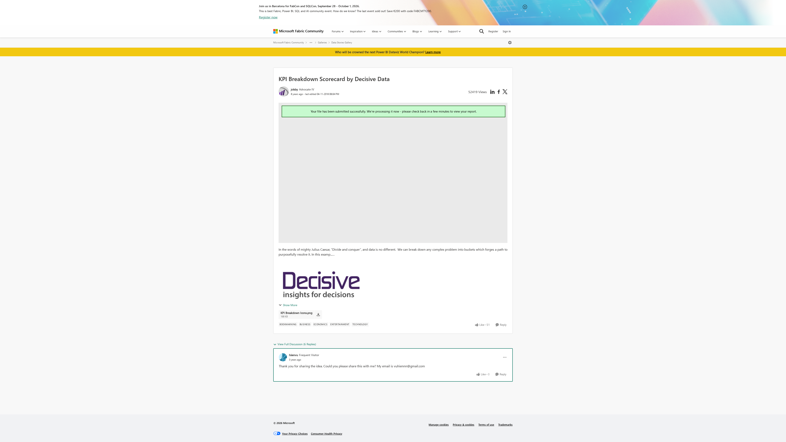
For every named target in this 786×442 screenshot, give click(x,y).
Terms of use (486, 424)
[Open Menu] (510, 42)
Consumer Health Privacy (326, 433)
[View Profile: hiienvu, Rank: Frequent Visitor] (283, 357)
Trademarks (505, 424)
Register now (268, 17)
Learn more (433, 52)
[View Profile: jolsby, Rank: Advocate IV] (284, 91)
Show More (290, 305)
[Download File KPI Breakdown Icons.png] (318, 314)
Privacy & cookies (463, 424)
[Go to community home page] (298, 31)
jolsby (294, 89)
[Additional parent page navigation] (310, 42)
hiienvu (293, 355)
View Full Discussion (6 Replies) (297, 344)
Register (493, 31)
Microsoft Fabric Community (288, 42)
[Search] (481, 31)
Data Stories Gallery (341, 42)
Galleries (322, 42)
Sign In (507, 31)
